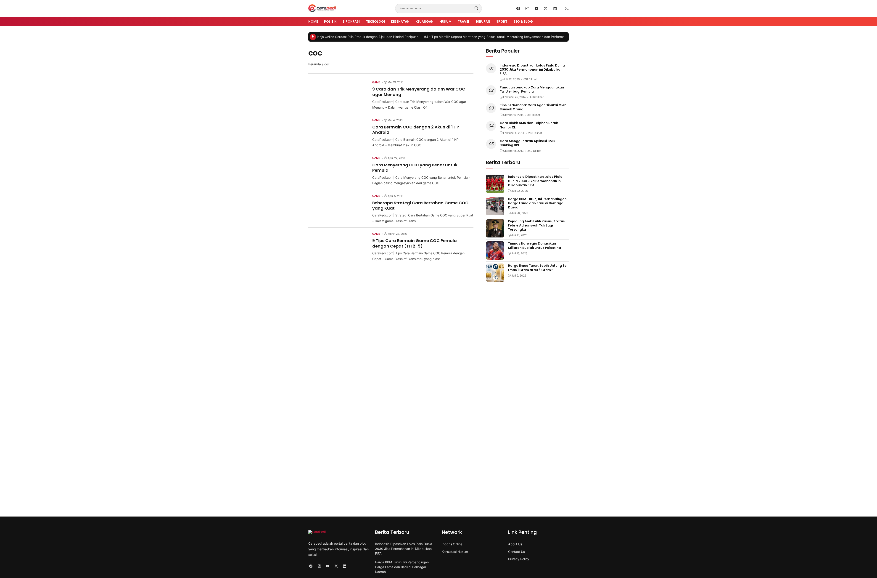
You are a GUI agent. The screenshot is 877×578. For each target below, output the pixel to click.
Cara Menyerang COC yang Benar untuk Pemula (414, 167)
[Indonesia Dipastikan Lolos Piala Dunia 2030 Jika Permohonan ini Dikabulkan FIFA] (495, 189)
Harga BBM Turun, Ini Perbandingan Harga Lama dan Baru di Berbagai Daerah (537, 203)
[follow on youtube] (536, 8)
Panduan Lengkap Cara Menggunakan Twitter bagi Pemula (532, 89)
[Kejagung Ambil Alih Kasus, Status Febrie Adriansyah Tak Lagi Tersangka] (495, 234)
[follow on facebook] (518, 8)
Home (313, 21)
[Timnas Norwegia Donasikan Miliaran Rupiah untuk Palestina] (495, 256)
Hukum (446, 21)
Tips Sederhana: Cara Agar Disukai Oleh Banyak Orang (533, 107)
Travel (464, 21)
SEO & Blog (523, 21)
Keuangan (424, 21)
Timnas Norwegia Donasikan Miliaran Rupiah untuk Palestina (534, 245)
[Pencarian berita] (476, 8)
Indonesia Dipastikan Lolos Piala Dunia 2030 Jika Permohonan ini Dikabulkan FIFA (532, 69)
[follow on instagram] (527, 8)
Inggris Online (452, 544)
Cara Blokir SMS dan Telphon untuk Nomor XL (529, 125)
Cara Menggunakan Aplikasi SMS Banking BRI (527, 143)
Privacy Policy (518, 559)
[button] (567, 8)
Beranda (314, 64)
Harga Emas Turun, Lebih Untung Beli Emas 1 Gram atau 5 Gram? (538, 267)
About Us (515, 544)
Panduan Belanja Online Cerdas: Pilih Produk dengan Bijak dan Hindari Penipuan (329, 37)
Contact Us (516, 552)
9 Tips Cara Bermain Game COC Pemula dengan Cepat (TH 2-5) (414, 243)
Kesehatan (400, 21)
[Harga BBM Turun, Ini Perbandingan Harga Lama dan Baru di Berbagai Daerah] (495, 212)
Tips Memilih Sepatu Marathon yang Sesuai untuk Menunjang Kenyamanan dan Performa (469, 37)
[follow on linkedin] (554, 8)
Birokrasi (351, 21)
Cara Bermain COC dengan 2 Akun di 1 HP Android (415, 129)
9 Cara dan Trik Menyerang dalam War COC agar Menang (418, 91)
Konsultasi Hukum (455, 552)
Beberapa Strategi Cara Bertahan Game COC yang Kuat (420, 205)
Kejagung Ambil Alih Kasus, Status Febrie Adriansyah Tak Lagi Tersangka (536, 225)
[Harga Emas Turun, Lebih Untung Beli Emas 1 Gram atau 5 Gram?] (495, 278)
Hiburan (483, 21)
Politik (330, 21)
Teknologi (375, 21)
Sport (501, 21)
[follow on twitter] (545, 8)
